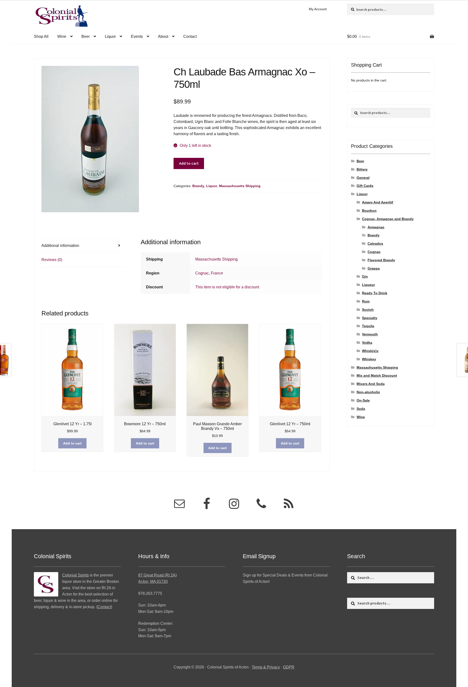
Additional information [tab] (60, 245)
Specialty (369, 318)
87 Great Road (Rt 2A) (157, 575)
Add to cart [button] (72, 443)
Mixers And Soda (371, 384)
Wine (61, 36)
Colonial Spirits (75, 575)
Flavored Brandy (381, 260)
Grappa (374, 268)
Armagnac (376, 227)
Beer (85, 36)
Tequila (368, 326)
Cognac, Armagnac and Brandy (388, 219)
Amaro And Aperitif (377, 202)
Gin (365, 276)
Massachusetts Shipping (240, 186)
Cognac (202, 273)
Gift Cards (365, 186)
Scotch (368, 310)
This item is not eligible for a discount (227, 287)
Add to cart (189, 163)
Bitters (362, 169)
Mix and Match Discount (377, 375)
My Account (318, 9)
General (363, 178)
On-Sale (363, 400)
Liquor (110, 36)
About (163, 36)
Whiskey (369, 359)
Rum (366, 301)
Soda (361, 409)
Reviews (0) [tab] (51, 260)
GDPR (288, 667)
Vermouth (370, 334)
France (217, 273)
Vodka (367, 342)
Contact (190, 36)
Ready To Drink (374, 293)
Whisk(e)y (370, 351)
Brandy (198, 186)
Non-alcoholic (368, 392)
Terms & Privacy (266, 667)
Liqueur (368, 285)
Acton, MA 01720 (153, 581)
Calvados (375, 243)
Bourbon (369, 210)
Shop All (41, 36)
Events (137, 36)
